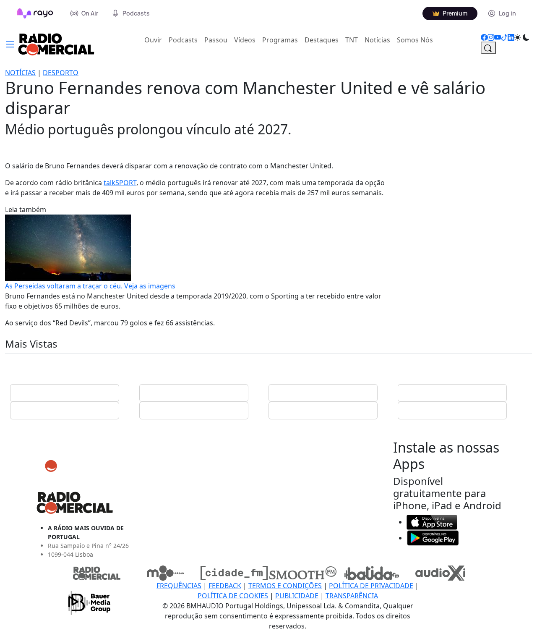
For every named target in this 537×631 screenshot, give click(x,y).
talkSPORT (120, 182)
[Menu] (10, 43)
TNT (351, 40)
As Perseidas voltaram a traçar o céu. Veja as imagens (90, 286)
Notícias (377, 40)
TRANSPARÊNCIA (352, 595)
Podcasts (183, 40)
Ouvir (154, 40)
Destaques (322, 40)
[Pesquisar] (488, 48)
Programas (280, 40)
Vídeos (244, 40)
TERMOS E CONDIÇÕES (285, 585)
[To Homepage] (35, 13)
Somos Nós (415, 40)
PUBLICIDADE (296, 595)
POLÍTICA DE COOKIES (233, 595)
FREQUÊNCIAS (178, 585)
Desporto (60, 72)
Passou (215, 40)
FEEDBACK (225, 585)
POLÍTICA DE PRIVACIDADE (371, 585)
